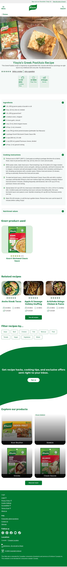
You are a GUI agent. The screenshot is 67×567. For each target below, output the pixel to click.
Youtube (15, 532)
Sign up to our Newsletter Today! (41, 1)
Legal (3, 498)
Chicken (24, 332)
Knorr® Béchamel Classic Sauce (17, 260)
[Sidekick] (50, 415)
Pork (53, 332)
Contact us (4, 521)
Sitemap (4, 524)
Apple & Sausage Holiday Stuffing (33, 303)
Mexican (43, 332)
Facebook (11, 532)
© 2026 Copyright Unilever (13, 551)
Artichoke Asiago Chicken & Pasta (55, 303)
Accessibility (5, 505)
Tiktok (19, 532)
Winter (38, 337)
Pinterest (7, 532)
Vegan (16, 337)
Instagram (2, 532)
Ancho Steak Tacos (11, 302)
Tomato (6, 337)
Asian (5, 332)
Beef (14, 332)
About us (4, 511)
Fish (33, 332)
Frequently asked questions (9, 519)
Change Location (13, 540)
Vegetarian (27, 337)
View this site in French (59, 1)
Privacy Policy (5, 500)
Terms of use (5, 508)
